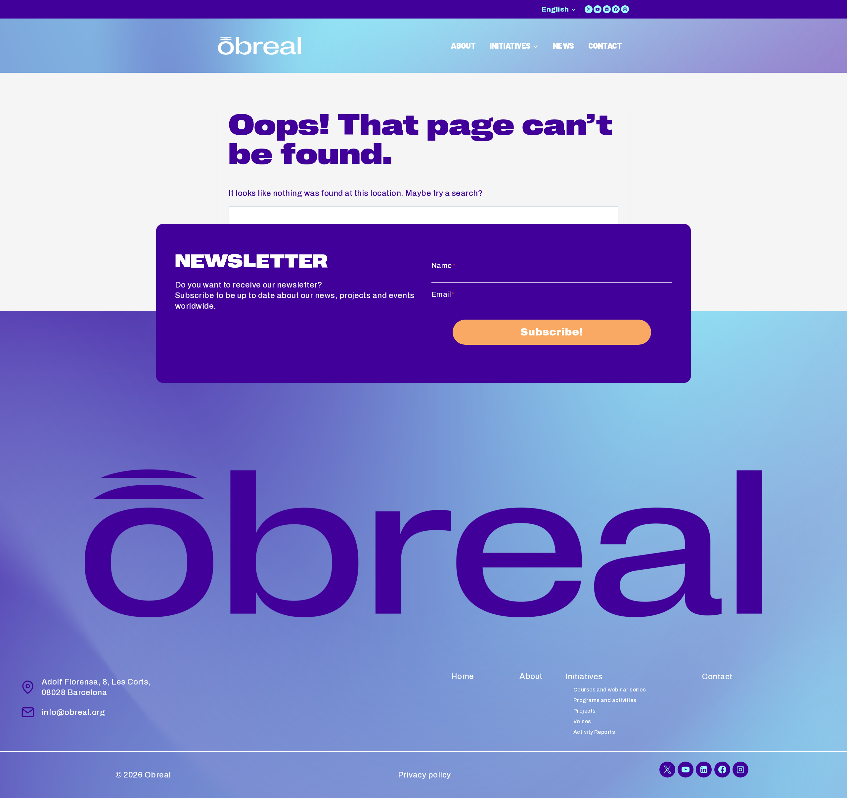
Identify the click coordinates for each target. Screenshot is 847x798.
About (530, 676)
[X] (589, 9)
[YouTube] (598, 9)
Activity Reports (594, 732)
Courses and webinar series (609, 689)
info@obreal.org (73, 712)
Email (443, 294)
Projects (584, 711)
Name (443, 265)
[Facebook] (616, 9)
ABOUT (463, 45)
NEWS (563, 45)
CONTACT (605, 45)
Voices (582, 721)
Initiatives (584, 676)
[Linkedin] (607, 9)
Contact (717, 676)
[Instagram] (625, 9)
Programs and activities (605, 700)
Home (462, 676)
